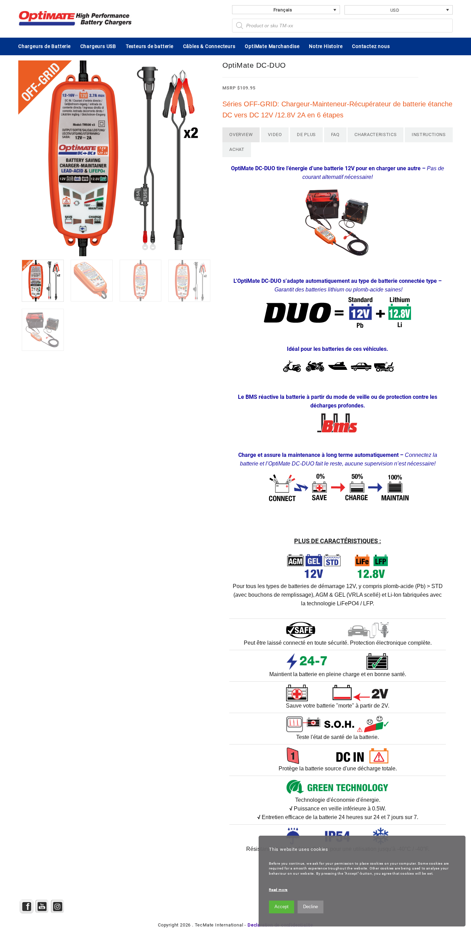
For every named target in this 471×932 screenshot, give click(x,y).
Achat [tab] (236, 149)
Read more (278, 889)
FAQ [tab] (335, 134)
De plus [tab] (306, 134)
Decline (310, 906)
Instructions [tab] (429, 134)
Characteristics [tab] (375, 134)
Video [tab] (275, 134)
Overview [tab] (241, 134)
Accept (281, 906)
